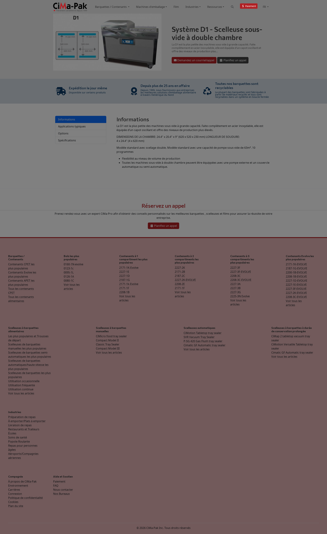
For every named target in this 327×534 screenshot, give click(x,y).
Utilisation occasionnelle (24, 381)
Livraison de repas (20, 425)
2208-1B (124, 292)
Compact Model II (107, 340)
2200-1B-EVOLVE (296, 272)
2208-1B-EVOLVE (296, 276)
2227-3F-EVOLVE (240, 272)
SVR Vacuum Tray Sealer (199, 337)
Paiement (59, 481)
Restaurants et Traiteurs (23, 429)
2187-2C (180, 276)
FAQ (55, 485)
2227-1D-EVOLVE (296, 280)
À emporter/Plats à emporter (27, 421)
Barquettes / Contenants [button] (111, 7)
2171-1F (124, 288)
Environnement (18, 485)
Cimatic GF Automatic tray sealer (204, 345)
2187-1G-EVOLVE (296, 268)
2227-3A (235, 284)
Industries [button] (192, 7)
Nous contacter (63, 489)
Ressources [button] (214, 7)
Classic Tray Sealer (107, 344)
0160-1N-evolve (73, 264)
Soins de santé (17, 437)
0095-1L (69, 272)
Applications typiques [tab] (72, 126)
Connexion (15, 494)
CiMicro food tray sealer (111, 336)
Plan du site (15, 506)
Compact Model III (108, 348)
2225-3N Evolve (240, 296)
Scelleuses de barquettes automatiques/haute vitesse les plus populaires (28, 365)
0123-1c (69, 268)
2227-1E (124, 272)
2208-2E (180, 284)
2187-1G (124, 280)
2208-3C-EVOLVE (240, 280)
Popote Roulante (19, 441)
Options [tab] (63, 133)
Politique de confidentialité (25, 498)
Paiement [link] (250, 6)
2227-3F (235, 267)
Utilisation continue (20, 389)
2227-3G (235, 292)
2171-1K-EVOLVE (296, 264)
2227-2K (180, 267)
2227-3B (235, 288)
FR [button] (265, 7)
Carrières (14, 489)
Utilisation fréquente (21, 385)
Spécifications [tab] (67, 140)
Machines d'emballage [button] (150, 7)
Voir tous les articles (21, 393)
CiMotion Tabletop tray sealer (203, 333)
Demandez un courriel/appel (195, 60)
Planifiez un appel (234, 60)
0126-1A (69, 276)
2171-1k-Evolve (128, 284)
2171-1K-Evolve (128, 267)
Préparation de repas (22, 417)
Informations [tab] (66, 119)
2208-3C (235, 276)
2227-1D (124, 276)
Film (176, 7)
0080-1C (69, 280)
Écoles (12, 433)
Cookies (13, 502)
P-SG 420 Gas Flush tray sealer (203, 341)
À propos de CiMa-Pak (22, 481)
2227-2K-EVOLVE (185, 280)
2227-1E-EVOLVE (296, 284)
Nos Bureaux (61, 494)
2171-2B (180, 272)
